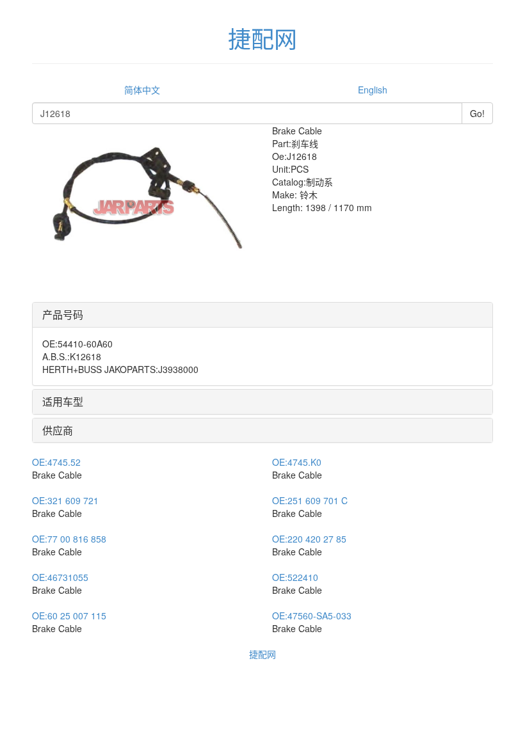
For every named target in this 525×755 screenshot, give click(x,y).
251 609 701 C (310, 500)
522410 (295, 577)
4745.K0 (296, 462)
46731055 (60, 577)
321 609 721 (65, 500)
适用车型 (62, 401)
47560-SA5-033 (311, 615)
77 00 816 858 (69, 538)
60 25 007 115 (69, 615)
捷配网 (262, 654)
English (372, 89)
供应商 (57, 430)
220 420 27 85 (309, 538)
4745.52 (56, 462)
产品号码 (62, 314)
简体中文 (142, 89)
